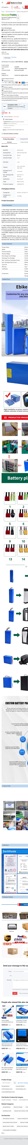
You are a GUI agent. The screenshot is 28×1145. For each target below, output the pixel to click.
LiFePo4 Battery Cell (20, 1089)
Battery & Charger (18, 1107)
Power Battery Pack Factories (10, 1122)
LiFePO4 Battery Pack (7, 1089)
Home (3, 11)
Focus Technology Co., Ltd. (19, 1138)
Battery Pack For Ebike (8, 1126)
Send (15, 993)
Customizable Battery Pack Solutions (11, 1092)
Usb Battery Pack (7, 1111)
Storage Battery (5, 1086)
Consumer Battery (20, 1086)
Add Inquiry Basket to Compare (10, 133)
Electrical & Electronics (10, 11)
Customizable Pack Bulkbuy (9, 1130)
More (3, 1133)
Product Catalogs (23, 1083)
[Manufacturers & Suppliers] (14, 2)
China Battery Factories (8, 1118)
